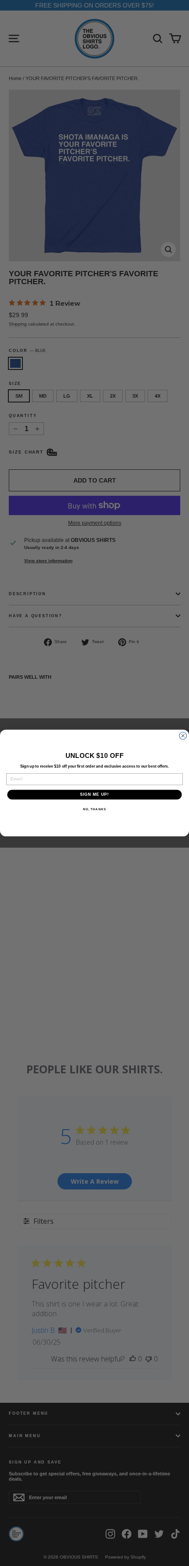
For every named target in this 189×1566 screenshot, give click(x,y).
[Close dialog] (183, 735)
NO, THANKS (94, 809)
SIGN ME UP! (94, 795)
